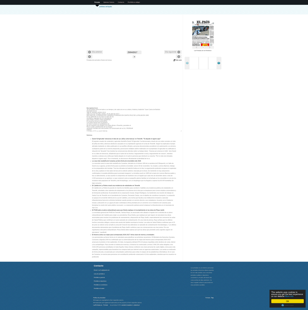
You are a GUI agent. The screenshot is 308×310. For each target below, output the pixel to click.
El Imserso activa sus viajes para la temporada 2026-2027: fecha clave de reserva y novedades (123, 235)
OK (287, 301)
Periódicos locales (99, 288)
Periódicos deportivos (100, 281)
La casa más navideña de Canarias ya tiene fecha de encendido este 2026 (116, 161)
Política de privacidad (99, 298)
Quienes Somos (108, 2)
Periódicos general (99, 277)
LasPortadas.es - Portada (100, 305)
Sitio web (178, 60)
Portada (97, 2)
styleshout (137, 305)
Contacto (121, 2)
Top (212, 298)
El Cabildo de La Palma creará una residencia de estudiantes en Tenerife (116, 185)
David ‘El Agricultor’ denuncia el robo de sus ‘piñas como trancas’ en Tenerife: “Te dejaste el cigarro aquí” (126, 139)
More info (289, 296)
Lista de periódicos (99, 274)
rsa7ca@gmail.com (103, 270)
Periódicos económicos (100, 285)
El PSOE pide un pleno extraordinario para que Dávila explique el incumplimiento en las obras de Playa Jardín (128, 210)
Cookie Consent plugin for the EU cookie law (288, 305)
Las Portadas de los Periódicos (202, 50)
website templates (127, 305)
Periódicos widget (134, 2)
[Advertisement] (134, 32)
